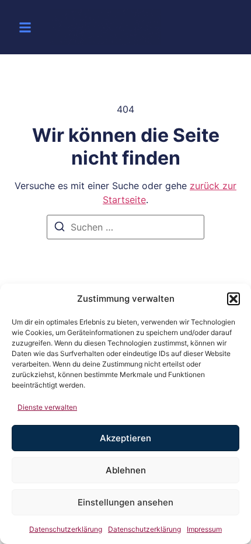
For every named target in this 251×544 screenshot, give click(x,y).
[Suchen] (59, 228)
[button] (233, 299)
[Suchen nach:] (125, 227)
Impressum (204, 529)
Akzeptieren (125, 438)
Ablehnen (126, 470)
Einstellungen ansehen (125, 502)
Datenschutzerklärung (65, 529)
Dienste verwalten (47, 407)
